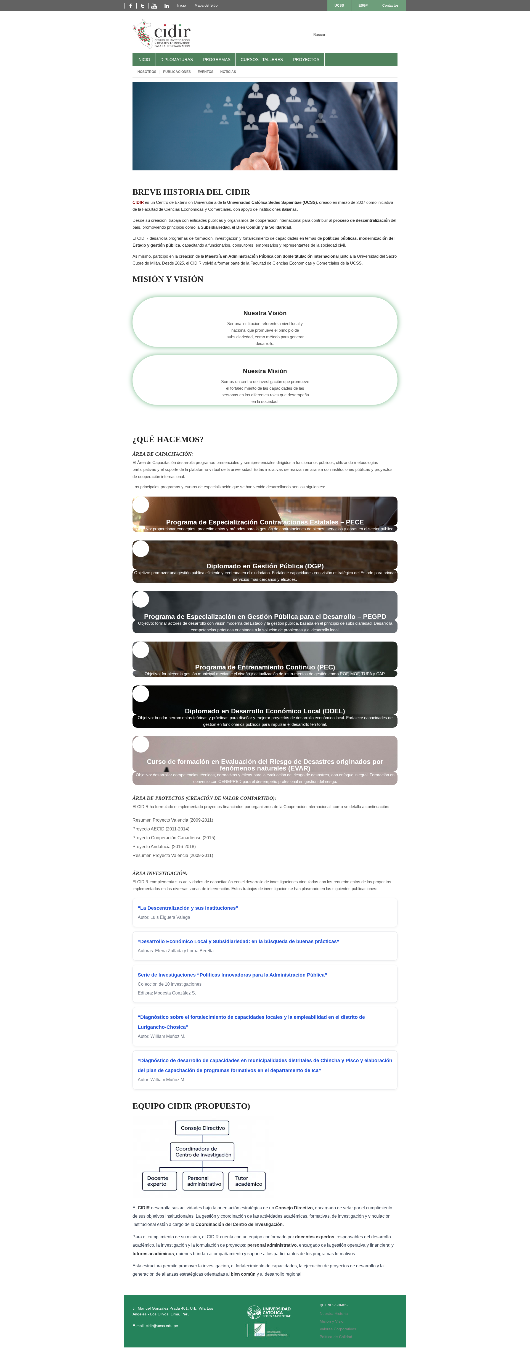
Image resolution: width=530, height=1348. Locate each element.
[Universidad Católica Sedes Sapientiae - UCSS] (269, 1317)
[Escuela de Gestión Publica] (269, 1338)
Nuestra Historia (334, 1313)
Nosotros (146, 72)
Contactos (390, 5)
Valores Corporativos (338, 1329)
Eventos (205, 72)
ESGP (363, 5)
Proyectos (306, 59)
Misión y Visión (333, 1321)
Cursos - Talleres (262, 59)
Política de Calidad (336, 1336)
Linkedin (167, 6)
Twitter (142, 6)
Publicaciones (177, 72)
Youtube (155, 6)
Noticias (228, 72)
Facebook (130, 6)
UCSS (339, 5)
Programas (216, 59)
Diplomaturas (176, 59)
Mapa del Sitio (206, 5)
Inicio (143, 59)
